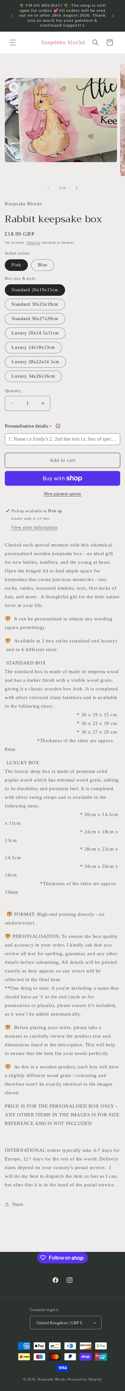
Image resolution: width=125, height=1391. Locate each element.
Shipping (33, 242)
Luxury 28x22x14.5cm (35, 361)
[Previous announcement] (12, 16)
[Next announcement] (113, 16)
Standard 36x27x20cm (35, 318)
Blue (42, 265)
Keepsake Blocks (52, 1379)
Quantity (13, 390)
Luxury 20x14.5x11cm (35, 333)
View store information (34, 527)
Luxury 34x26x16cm (33, 376)
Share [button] (17, 1204)
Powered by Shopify (85, 1379)
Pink (16, 265)
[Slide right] (77, 188)
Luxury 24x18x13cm (33, 347)
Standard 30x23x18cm (35, 304)
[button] (13, 42)
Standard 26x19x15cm (35, 289)
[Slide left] (48, 188)
